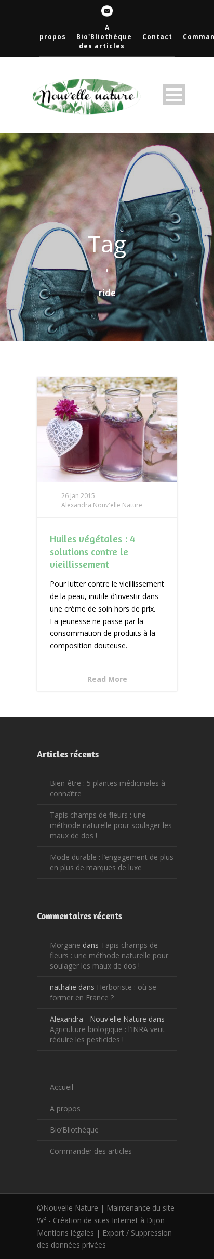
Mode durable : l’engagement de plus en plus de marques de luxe (111, 862)
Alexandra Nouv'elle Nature (101, 505)
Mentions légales (65, 1233)
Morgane (65, 945)
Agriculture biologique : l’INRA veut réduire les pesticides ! (107, 1034)
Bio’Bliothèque (74, 1130)
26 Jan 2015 (78, 495)
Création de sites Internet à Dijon (109, 1220)
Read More (107, 679)
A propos (65, 1108)
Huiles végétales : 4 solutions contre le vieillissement (92, 551)
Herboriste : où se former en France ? (103, 992)
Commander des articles (91, 1151)
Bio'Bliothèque (104, 36)
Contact (157, 36)
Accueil (61, 1087)
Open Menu (174, 94)
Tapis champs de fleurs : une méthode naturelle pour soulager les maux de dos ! (111, 825)
